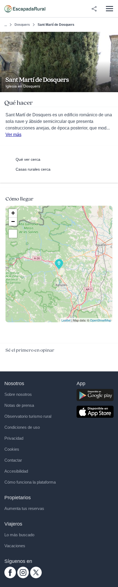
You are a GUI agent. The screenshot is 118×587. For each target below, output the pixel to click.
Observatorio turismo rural (27, 416)
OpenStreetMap (100, 320)
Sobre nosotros (18, 394)
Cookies (11, 449)
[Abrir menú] (109, 8)
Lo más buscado (19, 534)
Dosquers (22, 25)
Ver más (13, 134)
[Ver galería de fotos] (112, 86)
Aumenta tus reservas (24, 508)
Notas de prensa (19, 405)
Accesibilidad (16, 471)
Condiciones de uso (22, 427)
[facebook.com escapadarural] (10, 577)
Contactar (13, 460)
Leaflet (66, 320)
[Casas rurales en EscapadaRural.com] (24, 8)
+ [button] (13, 213)
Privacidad (13, 438)
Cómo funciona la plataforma (30, 482)
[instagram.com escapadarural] (23, 577)
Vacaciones (14, 545)
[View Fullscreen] (13, 234)
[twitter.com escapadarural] (36, 577)
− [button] (13, 221)
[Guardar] (112, 38)
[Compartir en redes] (94, 8)
